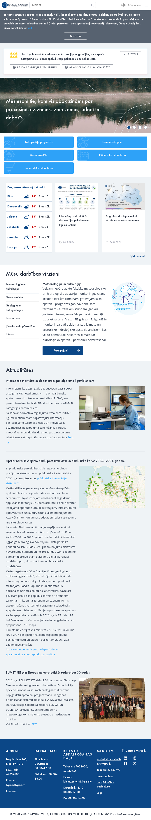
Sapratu (75, 36)
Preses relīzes (105, 776)
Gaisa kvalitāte (39, 155)
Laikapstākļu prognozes (38, 142)
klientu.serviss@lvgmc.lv (77, 781)
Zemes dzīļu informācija (39, 168)
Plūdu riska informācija (112, 155)
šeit (30, 28)
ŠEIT (34, 724)
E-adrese (11, 791)
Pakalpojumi (61, 350)
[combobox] (73, 5)
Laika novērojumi (112, 142)
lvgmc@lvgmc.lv (15, 785)
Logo (99, 793)
